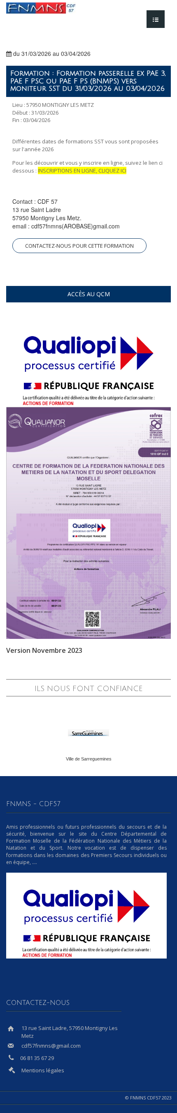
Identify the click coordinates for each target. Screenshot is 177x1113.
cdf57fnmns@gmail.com (51, 1045)
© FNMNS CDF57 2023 (149, 1098)
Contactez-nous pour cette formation (79, 245)
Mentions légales (42, 1070)
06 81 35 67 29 (37, 1058)
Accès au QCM (89, 294)
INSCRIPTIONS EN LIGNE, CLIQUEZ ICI (82, 170)
